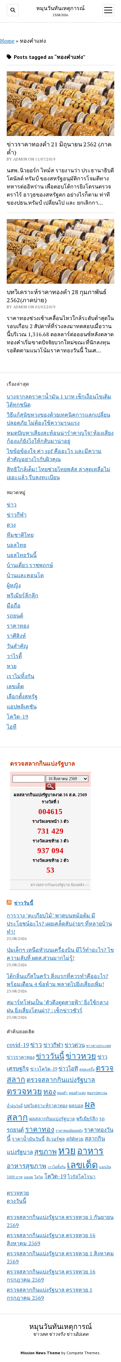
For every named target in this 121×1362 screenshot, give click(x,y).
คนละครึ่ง (86, 1069)
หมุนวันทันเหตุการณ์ (60, 8)
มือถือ (14, 605)
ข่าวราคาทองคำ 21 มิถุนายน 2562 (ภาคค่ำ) (59, 148)
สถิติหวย (74, 1139)
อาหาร (90, 1151)
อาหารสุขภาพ (26, 1165)
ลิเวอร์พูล (55, 1139)
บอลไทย (16, 545)
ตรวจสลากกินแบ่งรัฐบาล (61, 1079)
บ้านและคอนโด (25, 575)
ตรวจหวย (24, 1090)
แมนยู (28, 1177)
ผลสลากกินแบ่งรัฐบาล (52, 1118)
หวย (11, 666)
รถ (102, 1118)
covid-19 (18, 1045)
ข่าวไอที (68, 1068)
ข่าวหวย (81, 1055)
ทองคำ (62, 1092)
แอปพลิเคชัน (22, 706)
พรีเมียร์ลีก (87, 1118)
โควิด (38, 1177)
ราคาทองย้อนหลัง (69, 1130)
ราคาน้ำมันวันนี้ (28, 1139)
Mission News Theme (40, 1352)
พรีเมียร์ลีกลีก (22, 595)
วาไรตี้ (14, 656)
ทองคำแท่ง (77, 1092)
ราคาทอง (18, 625)
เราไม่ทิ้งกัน (20, 676)
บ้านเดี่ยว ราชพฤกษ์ (30, 565)
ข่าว (11, 504)
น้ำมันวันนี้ (15, 1106)
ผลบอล (76, 1105)
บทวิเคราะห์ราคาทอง (46, 1105)
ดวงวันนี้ (16, 1200)
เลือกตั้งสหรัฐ (22, 696)
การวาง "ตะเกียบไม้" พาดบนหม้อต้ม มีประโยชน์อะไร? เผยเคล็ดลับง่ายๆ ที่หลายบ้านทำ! (59, 923)
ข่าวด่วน (75, 1045)
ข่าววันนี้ (23, 903)
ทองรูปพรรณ (97, 1092)
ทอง (49, 1091)
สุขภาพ (45, 1151)
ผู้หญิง (14, 585)
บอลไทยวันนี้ (22, 555)
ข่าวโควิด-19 (43, 1069)
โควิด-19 (17, 716)
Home (7, 40)
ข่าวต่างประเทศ (98, 1045)
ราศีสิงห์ (16, 635)
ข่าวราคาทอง (21, 1057)
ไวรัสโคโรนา (81, 1176)
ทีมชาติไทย (20, 534)
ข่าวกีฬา (17, 514)
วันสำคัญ (17, 646)
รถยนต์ (15, 615)
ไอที (11, 726)
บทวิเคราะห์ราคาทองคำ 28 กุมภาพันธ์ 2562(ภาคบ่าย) (57, 296)
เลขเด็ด (15, 686)
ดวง (11, 524)
